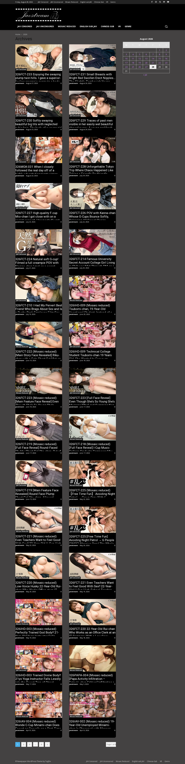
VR (161, 761)
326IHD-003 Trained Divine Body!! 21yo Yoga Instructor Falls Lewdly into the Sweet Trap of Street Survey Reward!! (38, 680)
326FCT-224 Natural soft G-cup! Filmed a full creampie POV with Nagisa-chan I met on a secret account (37, 264)
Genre (167, 761)
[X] (160, 2)
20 (146, 62)
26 (139, 67)
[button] (166, 26)
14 (153, 58)
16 (166, 58)
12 (139, 58)
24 (126, 67)
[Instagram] (156, 2)
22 (159, 62)
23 (166, 62)
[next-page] (47, 744)
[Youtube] (168, 2)
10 (126, 58)
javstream (19, 83)
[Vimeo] (164, 2)
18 (133, 62)
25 (133, 67)
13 (146, 58)
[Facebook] (152, 2)
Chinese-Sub (152, 761)
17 (126, 62)
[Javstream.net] (38, 15)
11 (133, 58)
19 (139, 62)
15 (159, 58)
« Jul (145, 74)
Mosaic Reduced (76, 300)
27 (146, 67)
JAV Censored (21, 69)
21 (153, 62)
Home (17, 34)
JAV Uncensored (106, 761)
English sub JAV (138, 761)
